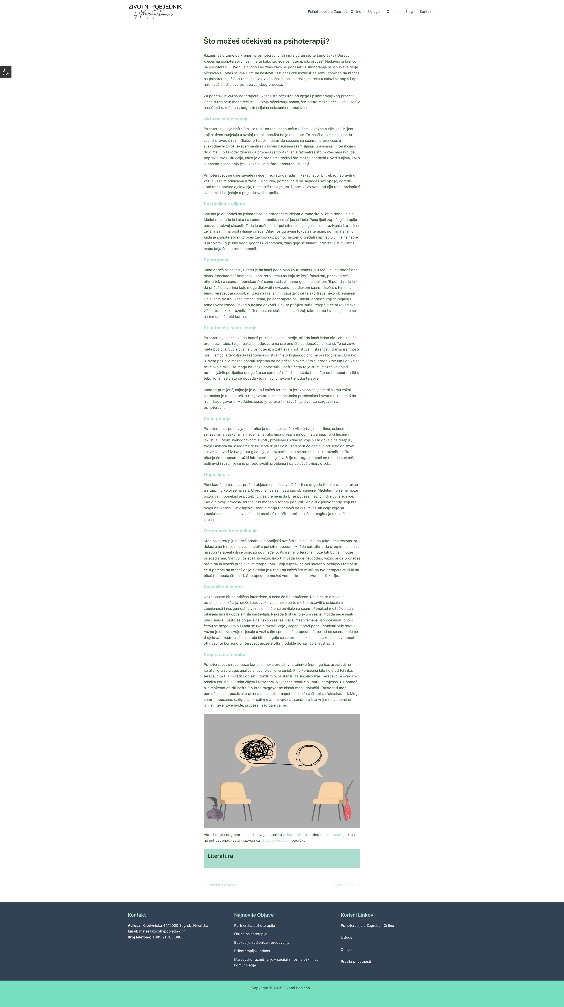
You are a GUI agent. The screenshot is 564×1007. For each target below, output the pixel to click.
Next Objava (347, 885)
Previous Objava (220, 885)
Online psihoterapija (250, 934)
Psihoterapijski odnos (252, 951)
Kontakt (426, 11)
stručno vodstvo (275, 840)
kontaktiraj (335, 834)
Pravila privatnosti (356, 961)
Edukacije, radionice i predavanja (261, 942)
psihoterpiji (292, 834)
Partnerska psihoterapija (254, 925)
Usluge (374, 11)
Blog (409, 11)
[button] (5, 72)
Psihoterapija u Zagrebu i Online (334, 11)
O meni (392, 11)
